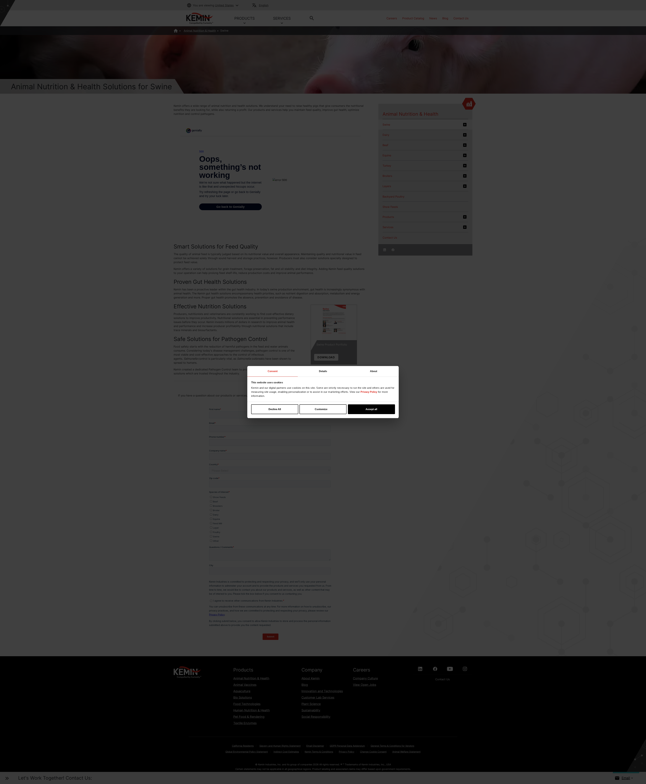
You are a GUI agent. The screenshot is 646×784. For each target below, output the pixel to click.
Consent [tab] (273, 371)
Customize (321, 409)
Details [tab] (323, 371)
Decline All (274, 409)
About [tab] (373, 371)
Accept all (371, 409)
